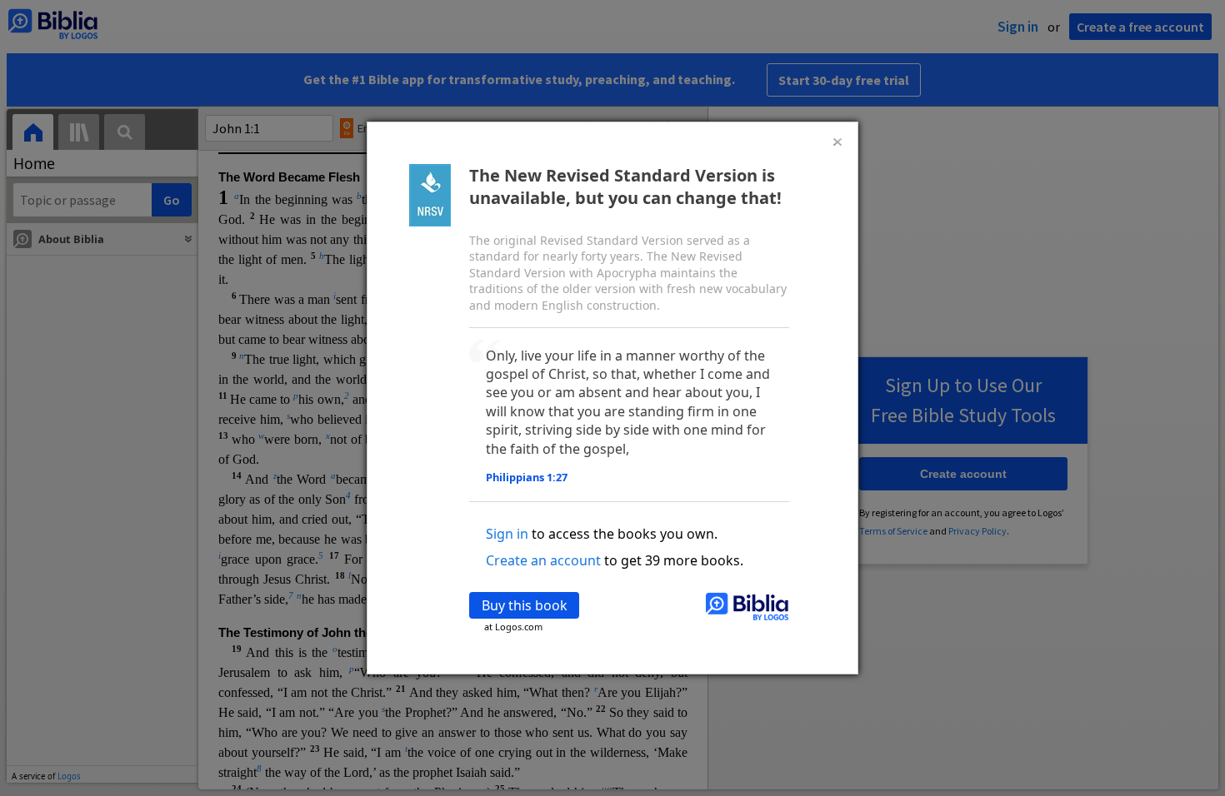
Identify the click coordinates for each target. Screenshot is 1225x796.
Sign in (507, 534)
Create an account (543, 560)
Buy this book (525, 605)
